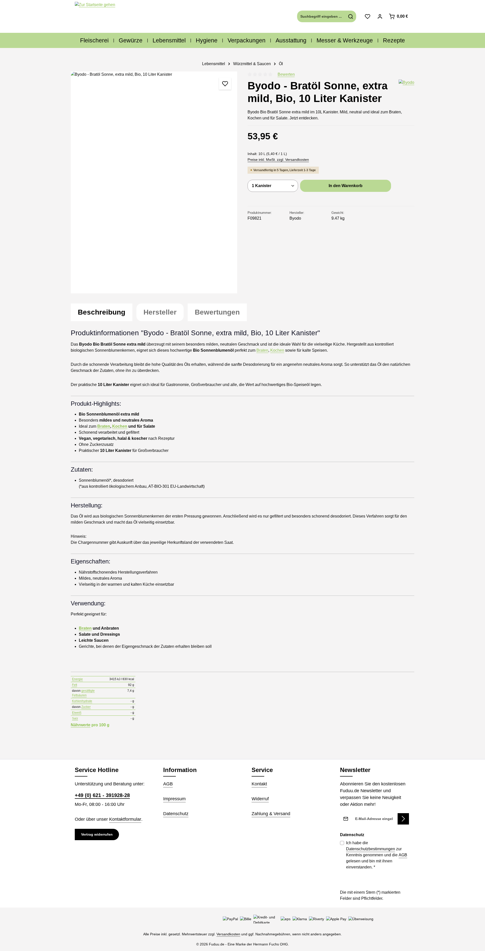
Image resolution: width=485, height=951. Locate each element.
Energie (77, 679)
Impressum (174, 798)
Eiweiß (76, 712)
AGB (168, 783)
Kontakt (259, 783)
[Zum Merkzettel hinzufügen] (225, 84)
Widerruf (260, 798)
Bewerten (286, 74)
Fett (74, 685)
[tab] (101, 312)
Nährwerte (80, 725)
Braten (262, 350)
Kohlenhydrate (82, 701)
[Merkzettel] (367, 16)
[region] (154, 182)
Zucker (86, 707)
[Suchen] (350, 16)
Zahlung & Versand (271, 813)
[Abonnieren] (403, 819)
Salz (75, 718)
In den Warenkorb (345, 186)
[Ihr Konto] (379, 16)
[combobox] (321, 16)
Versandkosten (228, 934)
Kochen (277, 350)
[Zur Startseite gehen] (95, 16)
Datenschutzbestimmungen (370, 849)
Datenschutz (175, 813)
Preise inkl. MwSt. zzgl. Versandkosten (278, 160)
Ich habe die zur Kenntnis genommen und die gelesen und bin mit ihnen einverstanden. (376, 855)
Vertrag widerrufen (97, 834)
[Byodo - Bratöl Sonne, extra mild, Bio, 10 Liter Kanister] (154, 182)
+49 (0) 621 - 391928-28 (102, 795)
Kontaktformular (125, 819)
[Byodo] (406, 92)
